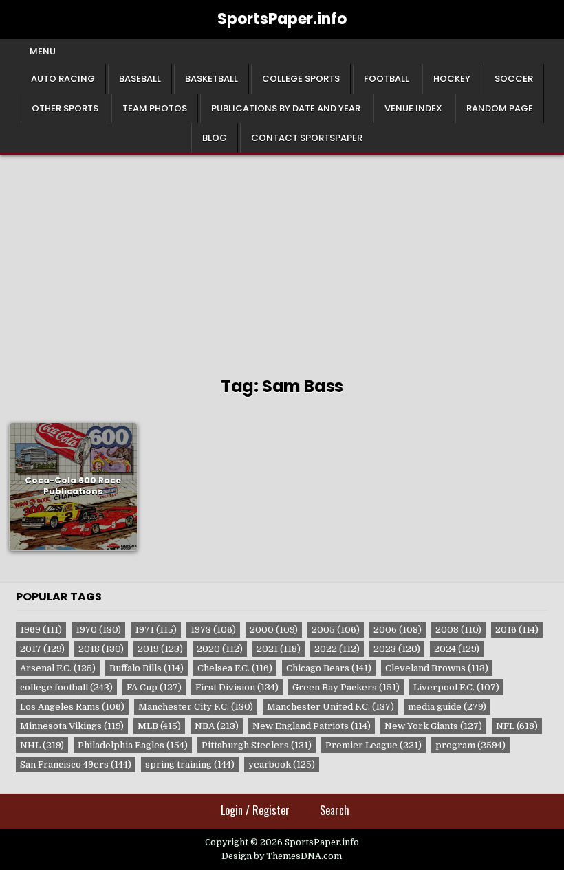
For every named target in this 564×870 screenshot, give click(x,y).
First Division (237, 687)
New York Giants (433, 726)
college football (66, 687)
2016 (517, 629)
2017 (42, 649)
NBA (217, 726)
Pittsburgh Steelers (257, 745)
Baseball (140, 78)
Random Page (499, 108)
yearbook (281, 764)
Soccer (514, 78)
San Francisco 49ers (75, 764)
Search (334, 810)
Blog (214, 137)
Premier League (373, 745)
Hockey (451, 78)
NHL (42, 745)
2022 (337, 649)
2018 (101, 649)
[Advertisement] (282, 258)
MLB (159, 726)
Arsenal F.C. (58, 668)
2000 (274, 629)
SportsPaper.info (282, 19)
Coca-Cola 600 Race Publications (73, 486)
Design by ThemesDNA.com (281, 856)
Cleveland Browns (436, 668)
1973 (213, 629)
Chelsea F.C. (234, 668)
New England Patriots (311, 726)
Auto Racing (63, 78)
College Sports (301, 78)
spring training (190, 764)
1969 (41, 629)
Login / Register (255, 810)
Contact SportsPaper (306, 137)
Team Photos (154, 108)
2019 (160, 649)
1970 (98, 629)
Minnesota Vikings (72, 726)
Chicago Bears (328, 668)
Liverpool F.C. (456, 687)
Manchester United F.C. (330, 707)
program (470, 745)
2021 (279, 649)
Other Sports (65, 108)
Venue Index (413, 108)
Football (386, 78)
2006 (397, 629)
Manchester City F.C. (195, 707)
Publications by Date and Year (285, 108)
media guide (447, 707)
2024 (456, 649)
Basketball (211, 78)
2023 (396, 649)
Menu (43, 51)
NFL (517, 726)
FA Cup (154, 687)
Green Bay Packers (346, 687)
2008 (458, 629)
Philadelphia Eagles (133, 745)
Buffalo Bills (146, 668)
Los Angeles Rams (72, 707)
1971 (156, 629)
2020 (220, 649)
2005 (336, 629)
